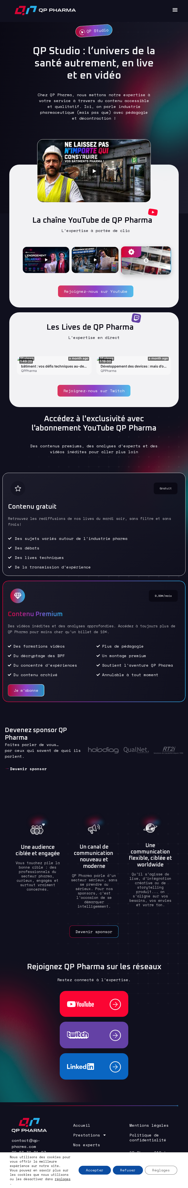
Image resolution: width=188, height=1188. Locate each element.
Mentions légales (149, 1125)
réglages (62, 1179)
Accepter (95, 1170)
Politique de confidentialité (147, 1137)
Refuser (128, 1170)
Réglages (161, 1170)
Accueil (81, 1125)
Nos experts (86, 1145)
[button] (175, 10)
